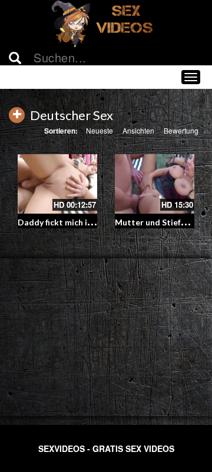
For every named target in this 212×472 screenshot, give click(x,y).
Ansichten (138, 130)
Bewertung (181, 130)
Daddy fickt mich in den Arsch (75, 222)
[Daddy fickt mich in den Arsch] (57, 184)
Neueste (99, 130)
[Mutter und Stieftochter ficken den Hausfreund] (154, 184)
